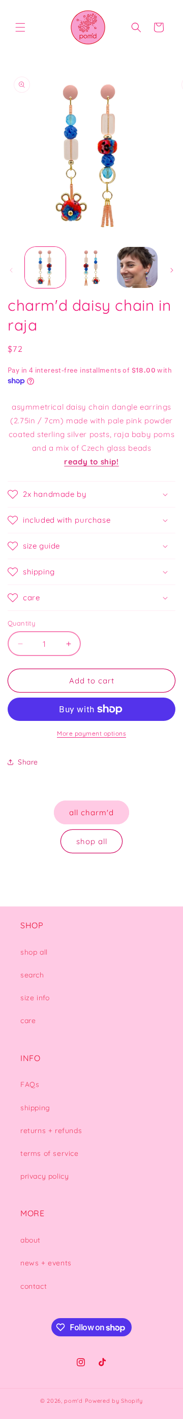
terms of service (49, 1153)
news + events (46, 1262)
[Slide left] (11, 270)
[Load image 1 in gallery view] (45, 267)
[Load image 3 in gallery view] (137, 267)
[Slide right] (172, 270)
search (32, 974)
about (30, 1240)
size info (34, 997)
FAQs (29, 1084)
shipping (35, 1107)
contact (33, 1286)
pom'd (73, 1400)
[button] (20, 27)
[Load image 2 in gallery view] (91, 267)
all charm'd (91, 812)
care (28, 1020)
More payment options (91, 733)
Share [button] (28, 762)
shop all (91, 841)
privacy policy (44, 1176)
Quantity (21, 623)
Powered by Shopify (114, 1400)
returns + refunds (51, 1130)
